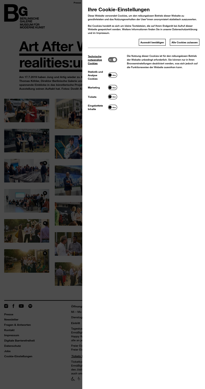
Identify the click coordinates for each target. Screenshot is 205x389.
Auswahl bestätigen (152, 42)
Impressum (102, 33)
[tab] (98, 59)
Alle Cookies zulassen (185, 42)
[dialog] (102, 194)
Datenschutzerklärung (184, 29)
